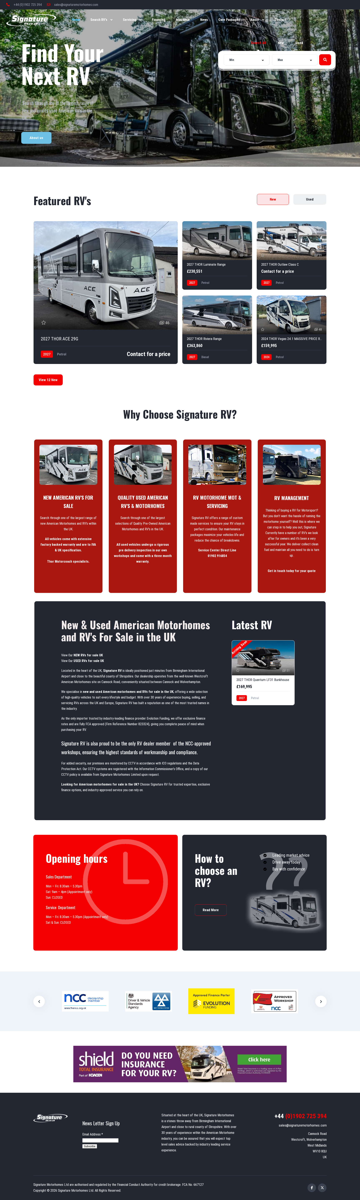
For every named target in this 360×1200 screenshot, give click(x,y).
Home (76, 20)
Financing (158, 20)
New (281, 43)
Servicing (129, 20)
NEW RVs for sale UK (88, 655)
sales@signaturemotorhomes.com (75, 5)
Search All (258, 43)
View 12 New (48, 380)
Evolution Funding (158, 718)
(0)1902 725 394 (301, 1116)
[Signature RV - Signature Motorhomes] (31, 20)
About (254, 20)
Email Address (92, 1134)
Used (299, 43)
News (204, 20)
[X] (322, 1188)
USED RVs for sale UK (89, 661)
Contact (280, 20)
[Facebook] (312, 1188)
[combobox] (246, 59)
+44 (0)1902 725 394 (27, 5)
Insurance (183, 20)
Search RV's (98, 20)
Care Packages (229, 20)
